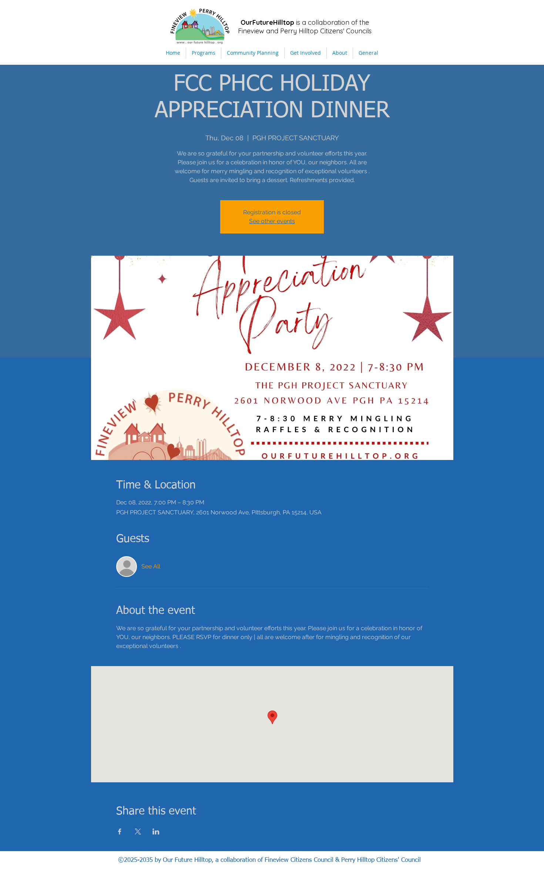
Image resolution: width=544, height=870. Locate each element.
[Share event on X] (137, 831)
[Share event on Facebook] (119, 831)
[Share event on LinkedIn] (155, 831)
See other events (272, 221)
